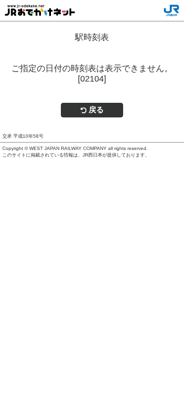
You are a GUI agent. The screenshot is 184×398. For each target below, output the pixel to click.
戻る (96, 110)
